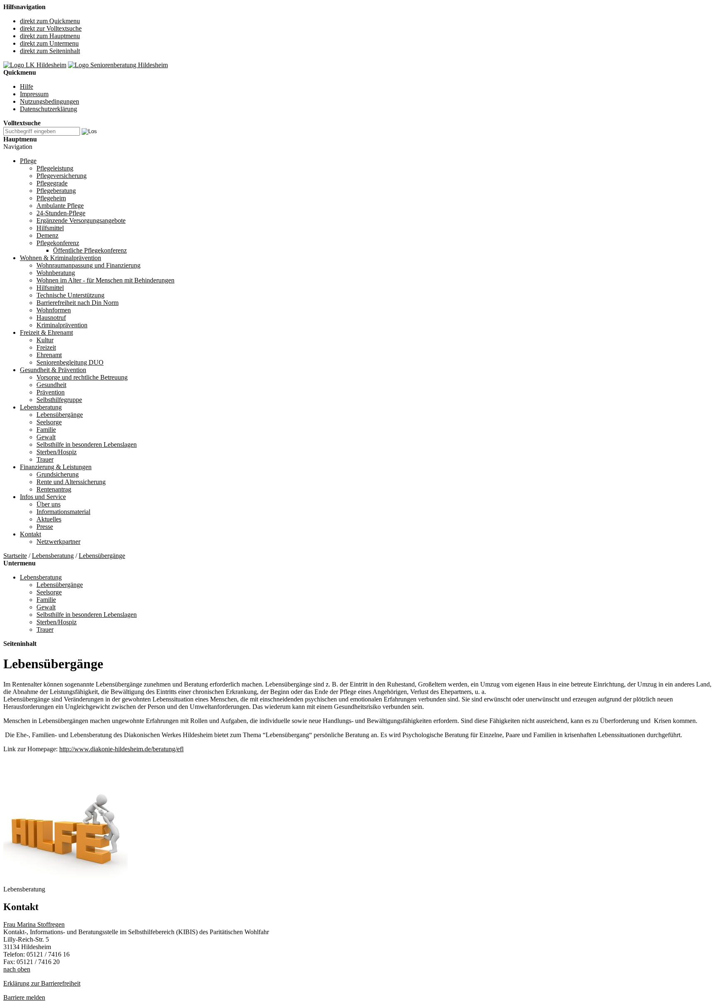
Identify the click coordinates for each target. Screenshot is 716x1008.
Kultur (44, 339)
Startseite (15, 555)
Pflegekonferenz (57, 242)
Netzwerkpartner (58, 541)
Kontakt (30, 534)
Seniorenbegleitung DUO (70, 362)
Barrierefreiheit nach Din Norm (77, 302)
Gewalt (46, 437)
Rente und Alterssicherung (71, 481)
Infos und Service (43, 496)
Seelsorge (49, 422)
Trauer (44, 459)
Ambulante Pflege (60, 205)
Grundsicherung (57, 474)
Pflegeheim (51, 198)
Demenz (47, 235)
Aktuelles (48, 519)
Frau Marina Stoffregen (34, 924)
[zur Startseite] (34, 64)
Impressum (34, 93)
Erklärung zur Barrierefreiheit (41, 983)
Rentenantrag (53, 489)
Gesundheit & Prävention (53, 369)
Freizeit (46, 347)
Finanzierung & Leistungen (56, 466)
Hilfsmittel (50, 227)
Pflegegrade (52, 183)
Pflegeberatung (56, 190)
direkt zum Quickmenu (50, 20)
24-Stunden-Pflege (60, 213)
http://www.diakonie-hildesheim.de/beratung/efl (121, 748)
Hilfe (26, 86)
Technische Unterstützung (70, 295)
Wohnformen (53, 310)
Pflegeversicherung (61, 175)
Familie (46, 429)
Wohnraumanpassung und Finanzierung (88, 265)
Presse (44, 526)
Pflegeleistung (54, 168)
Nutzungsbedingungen (49, 101)
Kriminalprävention (61, 325)
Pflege (28, 160)
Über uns (48, 504)
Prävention (50, 392)
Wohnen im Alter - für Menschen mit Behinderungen (105, 280)
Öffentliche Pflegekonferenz (90, 250)
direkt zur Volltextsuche (51, 28)
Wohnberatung (55, 272)
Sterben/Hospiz (56, 451)
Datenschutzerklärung (48, 108)
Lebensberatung (41, 407)
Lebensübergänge (59, 414)
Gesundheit (51, 384)
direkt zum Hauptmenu (50, 35)
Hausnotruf (51, 317)
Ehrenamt (49, 354)
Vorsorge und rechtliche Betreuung (82, 377)
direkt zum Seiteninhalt (50, 50)
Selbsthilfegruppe (59, 399)
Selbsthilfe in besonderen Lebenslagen (86, 444)
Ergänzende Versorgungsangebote (81, 220)
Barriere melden (24, 997)
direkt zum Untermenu (49, 43)
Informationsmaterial (63, 511)
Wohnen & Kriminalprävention (60, 257)
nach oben (16, 969)
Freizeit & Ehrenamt (46, 332)
